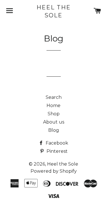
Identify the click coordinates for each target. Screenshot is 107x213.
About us (53, 122)
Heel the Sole (54, 11)
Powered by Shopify (54, 171)
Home (53, 105)
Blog (53, 130)
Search (54, 97)
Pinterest (56, 151)
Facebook (56, 143)
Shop (54, 113)
